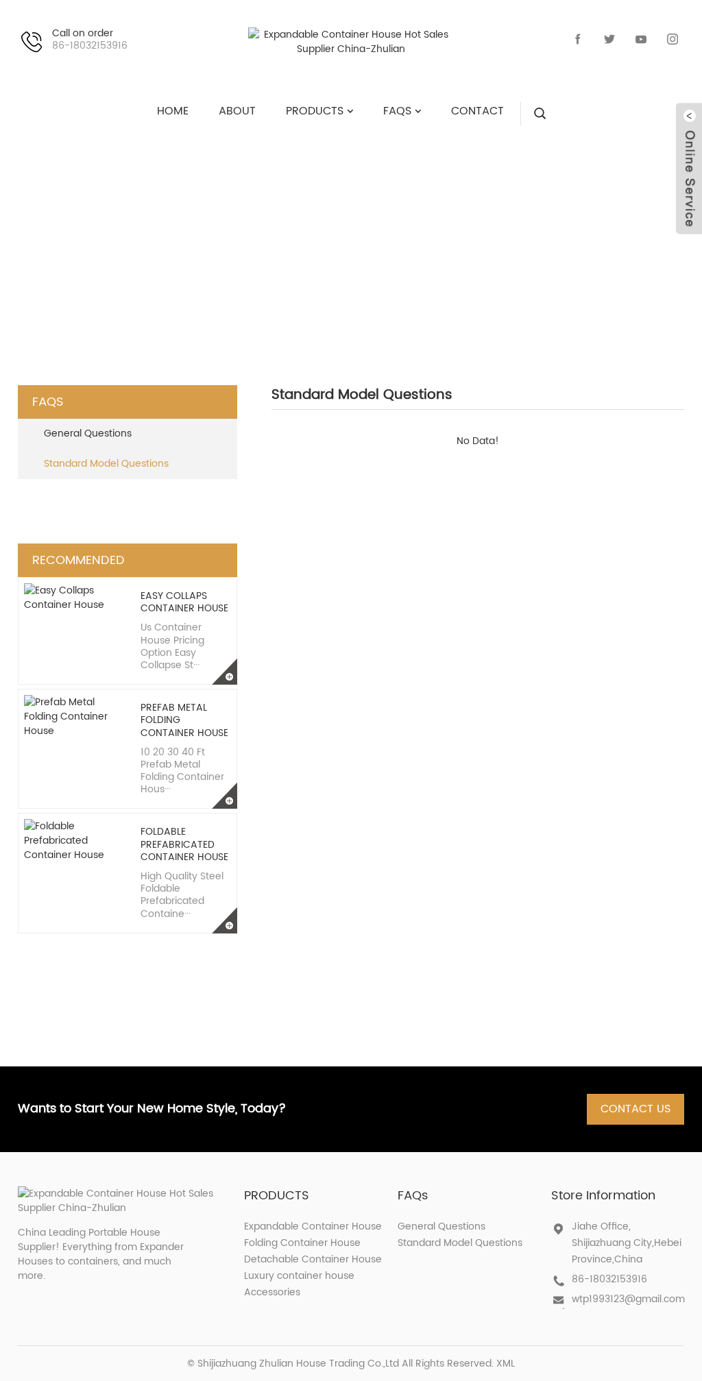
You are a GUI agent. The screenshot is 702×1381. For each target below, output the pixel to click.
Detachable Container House (313, 1259)
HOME (208, 236)
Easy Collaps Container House (184, 602)
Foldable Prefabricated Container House (184, 844)
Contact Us (635, 1109)
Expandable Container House (313, 1226)
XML (505, 1363)
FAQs (271, 236)
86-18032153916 (609, 1279)
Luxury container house (299, 1276)
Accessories (272, 1292)
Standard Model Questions (413, 236)
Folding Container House (302, 1243)
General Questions (88, 433)
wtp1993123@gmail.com (628, 1299)
